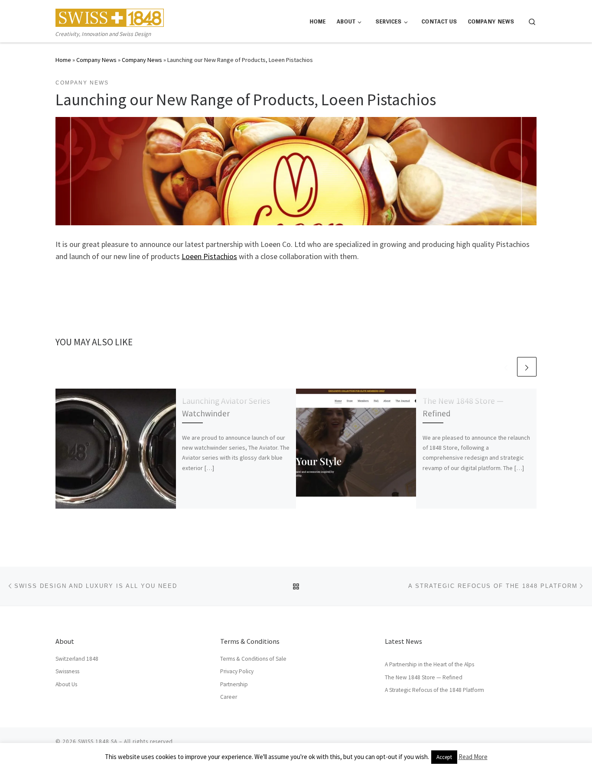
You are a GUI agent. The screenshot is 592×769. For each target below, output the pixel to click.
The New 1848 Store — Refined (423, 677)
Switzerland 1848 (76, 658)
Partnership (234, 684)
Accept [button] (444, 757)
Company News (96, 60)
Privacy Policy (237, 671)
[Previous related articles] (506, 366)
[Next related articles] (527, 366)
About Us (66, 684)
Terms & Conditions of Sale (253, 658)
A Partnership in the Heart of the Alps (429, 664)
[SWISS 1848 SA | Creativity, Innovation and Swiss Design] (109, 16)
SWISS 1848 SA (97, 741)
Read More (473, 757)
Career (228, 697)
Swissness (67, 671)
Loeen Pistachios (209, 256)
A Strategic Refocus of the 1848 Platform (434, 690)
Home (63, 60)
